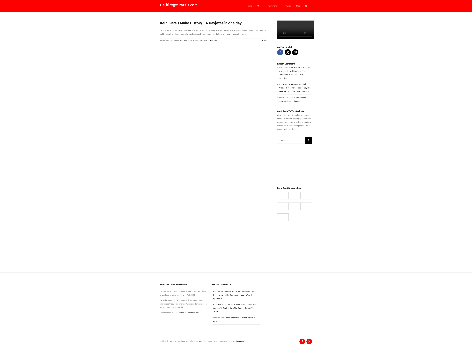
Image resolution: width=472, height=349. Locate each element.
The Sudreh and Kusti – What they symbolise (292, 74)
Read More (263, 40)
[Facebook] (280, 52)
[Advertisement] (295, 164)
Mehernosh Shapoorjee (235, 341)
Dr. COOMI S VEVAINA (287, 84)
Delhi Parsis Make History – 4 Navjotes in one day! (201, 23)
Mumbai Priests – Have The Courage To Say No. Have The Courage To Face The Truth (294, 88)
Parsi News (183, 40)
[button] (306, 6)
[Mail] (295, 52)
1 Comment (213, 40)
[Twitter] (288, 52)
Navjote (196, 40)
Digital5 (200, 341)
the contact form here (190, 313)
